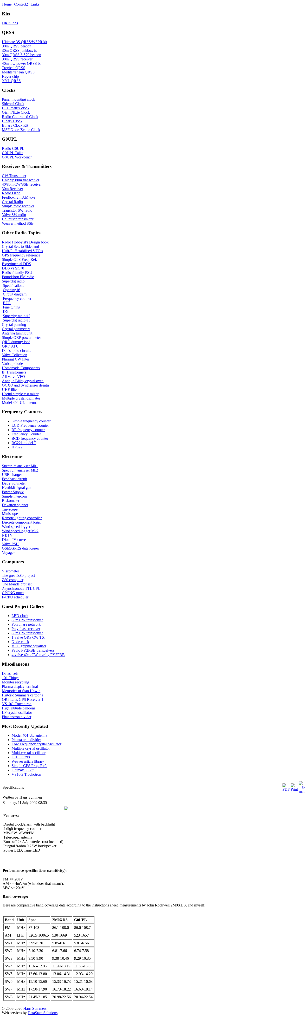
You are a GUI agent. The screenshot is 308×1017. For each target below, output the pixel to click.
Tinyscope (10, 509)
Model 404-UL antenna (20, 402)
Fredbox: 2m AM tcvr (18, 197)
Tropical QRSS (13, 68)
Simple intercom (14, 496)
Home (7, 4)
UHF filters (10, 389)
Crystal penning (14, 324)
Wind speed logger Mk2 (20, 531)
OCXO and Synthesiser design (25, 385)
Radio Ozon (11, 193)
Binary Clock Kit (15, 125)
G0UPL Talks (12, 153)
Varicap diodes (13, 363)
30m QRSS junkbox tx (19, 50)
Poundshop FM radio (18, 277)
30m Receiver (12, 189)
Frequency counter (17, 298)
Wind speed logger (16, 527)
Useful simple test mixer (20, 394)
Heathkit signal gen (16, 488)
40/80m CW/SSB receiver (22, 184)
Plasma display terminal (20, 686)
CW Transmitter (14, 176)
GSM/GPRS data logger (20, 548)
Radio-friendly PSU (17, 272)
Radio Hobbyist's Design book (25, 242)
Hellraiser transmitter (17, 219)
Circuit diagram (14, 294)
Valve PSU (10, 544)
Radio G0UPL (13, 148)
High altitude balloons (18, 708)
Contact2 (21, 4)
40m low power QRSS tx (21, 63)
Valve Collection (14, 355)
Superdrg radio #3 (16, 320)
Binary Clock (12, 121)
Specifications (13, 285)
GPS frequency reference (21, 255)
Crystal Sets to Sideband (20, 246)
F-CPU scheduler (15, 597)
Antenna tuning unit (17, 333)
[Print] (294, 789)
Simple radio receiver (18, 206)
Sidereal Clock (13, 104)
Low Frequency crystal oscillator (36, 744)
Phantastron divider (16, 717)
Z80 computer (12, 580)
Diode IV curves (14, 540)
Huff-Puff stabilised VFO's (22, 251)
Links (35, 4)
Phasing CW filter (15, 359)
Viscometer (10, 571)
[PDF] (286, 789)
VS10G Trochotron (17, 704)
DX (6, 311)
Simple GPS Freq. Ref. (19, 259)
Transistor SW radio (17, 210)
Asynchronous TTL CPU (21, 588)
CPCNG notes (13, 593)
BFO (7, 303)
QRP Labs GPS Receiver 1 (22, 699)
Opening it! (11, 290)
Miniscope (10, 514)
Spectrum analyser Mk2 (20, 470)
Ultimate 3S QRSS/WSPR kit (24, 42)
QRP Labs (10, 23)
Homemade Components (21, 368)
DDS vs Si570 (13, 268)
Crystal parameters (16, 329)
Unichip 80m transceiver (20, 180)
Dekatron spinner (15, 505)
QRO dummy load (16, 342)
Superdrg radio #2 (16, 316)
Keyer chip (10, 76)
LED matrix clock (15, 108)
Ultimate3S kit (22, 770)
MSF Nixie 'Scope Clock (21, 130)
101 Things (10, 678)
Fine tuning (11, 307)
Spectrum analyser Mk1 (20, 466)
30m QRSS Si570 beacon (21, 55)
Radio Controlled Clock (20, 117)
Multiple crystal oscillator (21, 398)
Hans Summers (34, 1008)
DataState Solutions (43, 1013)
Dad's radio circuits (16, 350)
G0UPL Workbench (17, 157)
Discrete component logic (21, 522)
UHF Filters (21, 757)
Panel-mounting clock (18, 99)
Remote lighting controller (22, 518)
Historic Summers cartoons (22, 695)
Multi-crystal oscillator (28, 753)
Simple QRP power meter (21, 337)
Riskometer (10, 501)
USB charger (12, 474)
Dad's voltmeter (14, 483)
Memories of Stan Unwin (21, 691)
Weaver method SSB (18, 223)
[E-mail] (302, 791)
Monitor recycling (15, 682)
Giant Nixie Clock (16, 112)
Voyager (8, 553)
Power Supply (13, 492)
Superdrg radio (13, 281)
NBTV (7, 535)
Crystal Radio (12, 202)
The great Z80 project (18, 575)
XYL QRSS (11, 81)
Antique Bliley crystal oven (23, 381)
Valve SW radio (14, 215)
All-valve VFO (13, 376)
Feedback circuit (14, 479)
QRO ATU (10, 346)
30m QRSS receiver (17, 59)
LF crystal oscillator (17, 712)
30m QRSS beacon (16, 46)
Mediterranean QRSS (18, 72)
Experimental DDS (16, 264)
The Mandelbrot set (17, 584)
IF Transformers (14, 372)
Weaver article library (28, 761)
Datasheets (10, 673)
